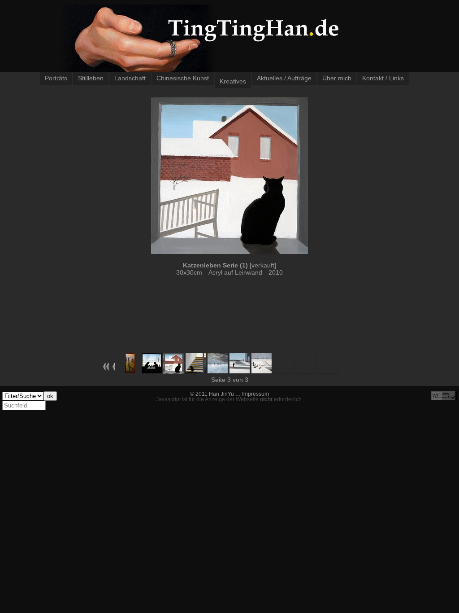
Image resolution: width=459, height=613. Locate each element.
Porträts (56, 78)
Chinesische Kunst (182, 78)
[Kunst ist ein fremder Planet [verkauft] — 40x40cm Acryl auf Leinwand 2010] (218, 371)
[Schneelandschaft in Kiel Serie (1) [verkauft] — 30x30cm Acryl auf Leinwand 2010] (240, 371)
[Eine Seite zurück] (113, 368)
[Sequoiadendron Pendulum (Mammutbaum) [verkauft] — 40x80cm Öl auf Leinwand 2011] (130, 371)
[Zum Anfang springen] (106, 368)
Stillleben (91, 78)
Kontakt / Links (383, 78)
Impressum (255, 394)
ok (50, 396)
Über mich (336, 78)
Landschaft (130, 78)
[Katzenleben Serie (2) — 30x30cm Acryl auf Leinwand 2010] (196, 371)
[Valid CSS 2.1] (444, 395)
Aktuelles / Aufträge (284, 78)
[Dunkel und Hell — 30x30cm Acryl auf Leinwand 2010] (152, 371)
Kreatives (233, 81)
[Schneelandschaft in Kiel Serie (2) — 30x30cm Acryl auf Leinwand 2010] (261, 371)
